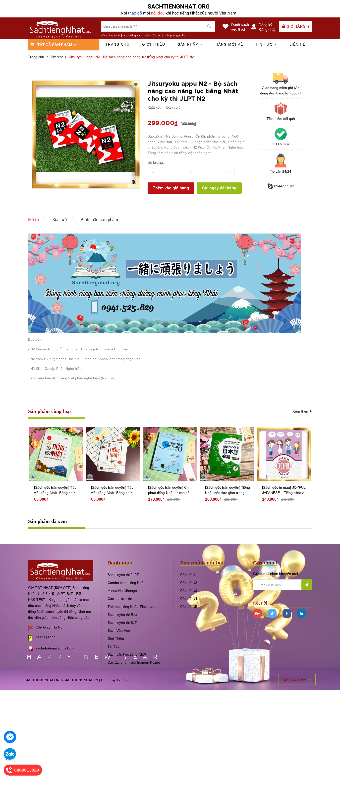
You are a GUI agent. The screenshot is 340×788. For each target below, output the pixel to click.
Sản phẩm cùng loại (49, 411)
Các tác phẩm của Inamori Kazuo (134, 662)
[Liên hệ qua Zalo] (10, 754)
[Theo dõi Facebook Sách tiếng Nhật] (287, 613)
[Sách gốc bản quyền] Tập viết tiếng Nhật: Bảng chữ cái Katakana (55, 490)
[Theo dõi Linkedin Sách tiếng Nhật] (301, 613)
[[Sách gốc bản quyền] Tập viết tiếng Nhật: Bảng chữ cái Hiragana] (113, 454)
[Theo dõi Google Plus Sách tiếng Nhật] (257, 613)
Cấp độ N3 (188, 591)
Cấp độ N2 (188, 583)
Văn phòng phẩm (175, 35)
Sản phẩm (189, 44)
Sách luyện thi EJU (122, 615)
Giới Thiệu (116, 638)
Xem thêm (301, 411)
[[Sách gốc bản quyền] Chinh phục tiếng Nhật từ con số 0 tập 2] (170, 454)
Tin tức (265, 44)
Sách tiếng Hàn (132, 35)
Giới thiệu (153, 44)
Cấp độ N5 (188, 607)
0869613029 (46, 638)
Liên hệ (297, 44)
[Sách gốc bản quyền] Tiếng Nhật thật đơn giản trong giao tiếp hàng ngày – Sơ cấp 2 (227, 490)
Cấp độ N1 (188, 575)
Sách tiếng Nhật (110, 35)
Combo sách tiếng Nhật (126, 583)
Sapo (127, 680)
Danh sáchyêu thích (240, 26)
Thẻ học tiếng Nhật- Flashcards (132, 607)
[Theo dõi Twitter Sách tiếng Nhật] (272, 613)
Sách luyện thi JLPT (123, 575)
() (297, 26)
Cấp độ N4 (188, 599)
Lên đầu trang (295, 679)
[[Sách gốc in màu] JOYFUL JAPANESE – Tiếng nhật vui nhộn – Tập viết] (284, 454)
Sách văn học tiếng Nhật (127, 654)
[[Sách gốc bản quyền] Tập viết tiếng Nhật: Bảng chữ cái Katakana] (56, 454)
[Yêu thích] (136, 84)
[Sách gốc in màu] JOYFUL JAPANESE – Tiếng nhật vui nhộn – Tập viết (284, 490)
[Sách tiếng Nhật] (60, 570)
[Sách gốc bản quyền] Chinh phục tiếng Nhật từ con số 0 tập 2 (171, 490)
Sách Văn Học (119, 630)
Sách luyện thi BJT (122, 623)
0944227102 (284, 186)
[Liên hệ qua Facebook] (10, 737)
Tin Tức (113, 646)
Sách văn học (153, 35)
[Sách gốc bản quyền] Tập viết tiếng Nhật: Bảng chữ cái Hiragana (112, 490)
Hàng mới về (229, 44)
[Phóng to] (133, 182)
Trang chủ (118, 44)
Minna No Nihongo (122, 591)
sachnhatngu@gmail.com (56, 648)
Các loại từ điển (120, 599)
